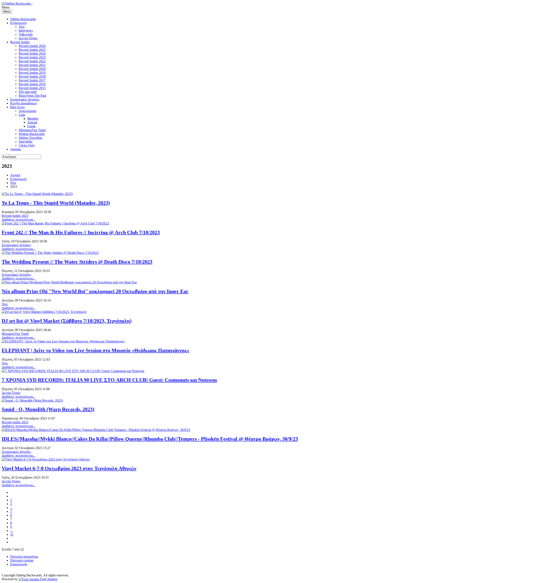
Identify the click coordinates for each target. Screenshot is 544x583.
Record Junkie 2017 (32, 80)
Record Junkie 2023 (32, 57)
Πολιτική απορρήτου (24, 556)
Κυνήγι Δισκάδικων (23, 103)
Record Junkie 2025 (32, 49)
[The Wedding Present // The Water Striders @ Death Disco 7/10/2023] (50, 253)
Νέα (21, 26)
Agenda (15, 149)
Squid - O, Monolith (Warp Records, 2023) (48, 409)
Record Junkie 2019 (32, 72)
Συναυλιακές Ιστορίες (25, 99)
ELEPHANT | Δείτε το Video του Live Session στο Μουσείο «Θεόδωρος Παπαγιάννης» (95, 350)
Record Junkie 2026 (32, 46)
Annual (32, 122)
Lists (22, 115)
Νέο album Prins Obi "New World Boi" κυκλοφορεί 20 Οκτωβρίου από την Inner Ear (95, 291)
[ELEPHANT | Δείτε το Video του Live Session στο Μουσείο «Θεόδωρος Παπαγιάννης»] (63, 341)
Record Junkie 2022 (32, 61)
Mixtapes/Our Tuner (32, 130)
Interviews (26, 30)
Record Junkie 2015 (32, 88)
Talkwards (26, 34)
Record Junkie (20, 42)
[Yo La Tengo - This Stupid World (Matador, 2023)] (37, 194)
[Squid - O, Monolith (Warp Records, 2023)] (32, 400)
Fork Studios (48, 579)
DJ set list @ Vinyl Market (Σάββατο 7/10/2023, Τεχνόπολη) (67, 321)
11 (11, 534)
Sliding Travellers (30, 137)
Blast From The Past (32, 95)
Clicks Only (27, 145)
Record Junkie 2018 (32, 76)
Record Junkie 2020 (32, 69)
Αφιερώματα (27, 111)
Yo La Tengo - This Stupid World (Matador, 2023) (56, 203)
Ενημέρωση (18, 23)
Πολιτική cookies (22, 560)
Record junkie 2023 (15, 216)
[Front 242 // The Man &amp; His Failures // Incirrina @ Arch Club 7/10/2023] (55, 223)
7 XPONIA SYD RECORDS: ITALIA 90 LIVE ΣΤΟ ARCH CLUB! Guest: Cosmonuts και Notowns (109, 380)
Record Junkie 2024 (32, 53)
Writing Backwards (32, 134)
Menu (6, 11)
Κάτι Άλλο (17, 107)
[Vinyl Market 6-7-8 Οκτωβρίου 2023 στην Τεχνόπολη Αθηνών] (46, 459)
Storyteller (26, 141)
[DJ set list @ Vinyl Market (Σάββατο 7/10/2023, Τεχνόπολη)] (44, 312)
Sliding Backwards (23, 19)
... (11, 507)
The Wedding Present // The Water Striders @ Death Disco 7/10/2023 (77, 261)
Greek (31, 126)
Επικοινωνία (18, 564)
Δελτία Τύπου (28, 38)
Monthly (33, 118)
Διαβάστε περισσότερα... (18, 219)
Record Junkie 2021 (32, 65)
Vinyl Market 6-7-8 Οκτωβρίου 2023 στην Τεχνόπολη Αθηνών (69, 468)
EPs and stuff (28, 92)
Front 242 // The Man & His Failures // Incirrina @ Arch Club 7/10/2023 (81, 232)
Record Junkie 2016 (32, 84)
